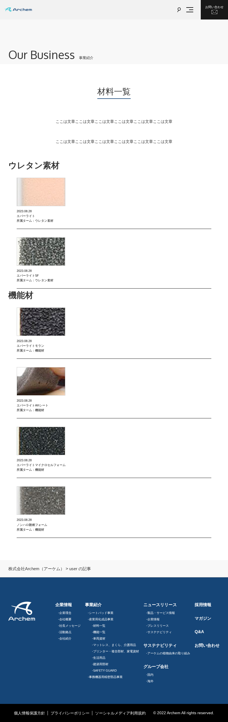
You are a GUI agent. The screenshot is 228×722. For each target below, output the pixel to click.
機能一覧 (99, 632)
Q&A (199, 632)
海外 (150, 681)
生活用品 (99, 657)
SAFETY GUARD (105, 670)
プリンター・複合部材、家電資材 (116, 651)
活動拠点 (65, 632)
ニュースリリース (160, 605)
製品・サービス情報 (161, 612)
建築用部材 (100, 664)
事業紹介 (93, 605)
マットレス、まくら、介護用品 (114, 645)
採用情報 (203, 605)
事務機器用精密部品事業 (106, 677)
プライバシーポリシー (70, 713)
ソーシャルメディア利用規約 (120, 713)
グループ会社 (155, 666)
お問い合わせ (214, 7)
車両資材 (99, 638)
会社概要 (65, 619)
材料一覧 (99, 625)
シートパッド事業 (101, 612)
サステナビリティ (159, 632)
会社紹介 (65, 638)
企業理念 (65, 612)
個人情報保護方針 (29, 713)
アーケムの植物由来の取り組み (168, 653)
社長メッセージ (70, 625)
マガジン (203, 618)
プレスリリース (158, 625)
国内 (150, 674)
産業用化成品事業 (101, 619)
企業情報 (153, 619)
